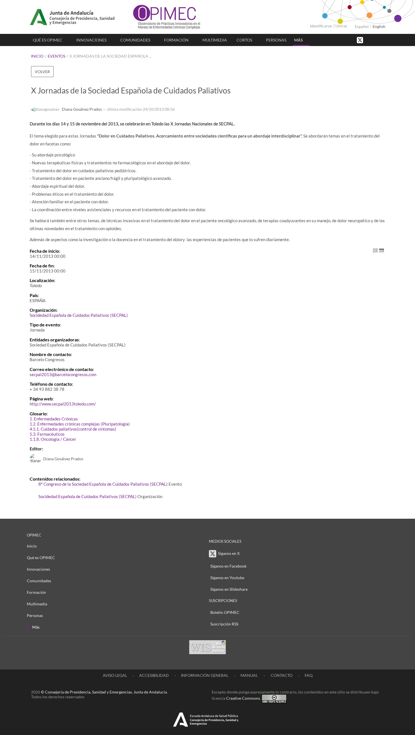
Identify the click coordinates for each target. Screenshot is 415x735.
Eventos (56, 56)
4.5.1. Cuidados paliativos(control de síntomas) (73, 428)
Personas (276, 40)
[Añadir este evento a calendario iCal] (375, 249)
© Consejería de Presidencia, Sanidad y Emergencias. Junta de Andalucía (104, 692)
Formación (176, 40)
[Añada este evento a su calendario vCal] (381, 249)
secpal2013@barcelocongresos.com (63, 374)
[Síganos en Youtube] (375, 39)
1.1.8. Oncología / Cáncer (53, 439)
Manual (249, 675)
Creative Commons (243, 698)
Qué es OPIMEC (47, 40)
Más (298, 40)
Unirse (341, 25)
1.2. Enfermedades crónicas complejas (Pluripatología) (80, 423)
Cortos (244, 40)
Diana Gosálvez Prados (82, 109)
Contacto (281, 675)
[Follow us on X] (360, 39)
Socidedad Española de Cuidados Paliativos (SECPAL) (79, 315)
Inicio (37, 56)
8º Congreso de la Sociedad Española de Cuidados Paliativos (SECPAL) (103, 484)
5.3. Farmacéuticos (47, 434)
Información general (204, 675)
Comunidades (135, 40)
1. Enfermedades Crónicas (54, 418)
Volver (42, 71)
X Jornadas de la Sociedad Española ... (110, 56)
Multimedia (214, 40)
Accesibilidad (154, 675)
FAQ (309, 675)
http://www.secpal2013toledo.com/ (63, 403)
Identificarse (321, 25)
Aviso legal (115, 675)
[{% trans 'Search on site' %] (381, 39)
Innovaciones (91, 40)
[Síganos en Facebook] (370, 39)
